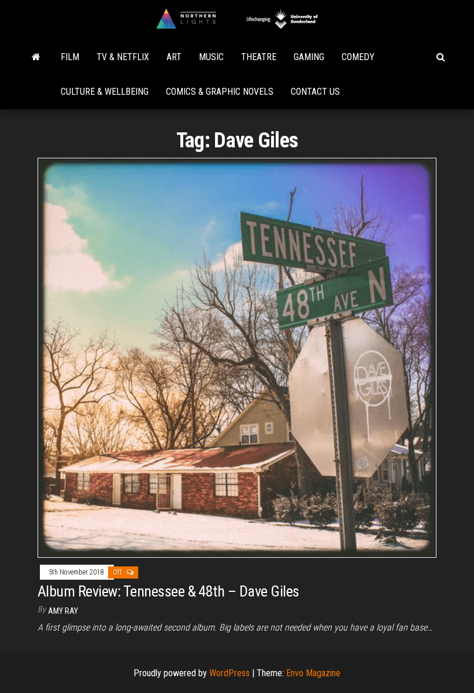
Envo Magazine (313, 673)
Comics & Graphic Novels (219, 91)
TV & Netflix (123, 56)
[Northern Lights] (36, 57)
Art (174, 56)
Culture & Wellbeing (105, 91)
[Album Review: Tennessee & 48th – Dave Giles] (237, 356)
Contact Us (315, 91)
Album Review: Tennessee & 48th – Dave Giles (168, 591)
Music (211, 56)
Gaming (309, 56)
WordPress (229, 673)
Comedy (358, 56)
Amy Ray (63, 611)
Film (70, 56)
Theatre (258, 56)
